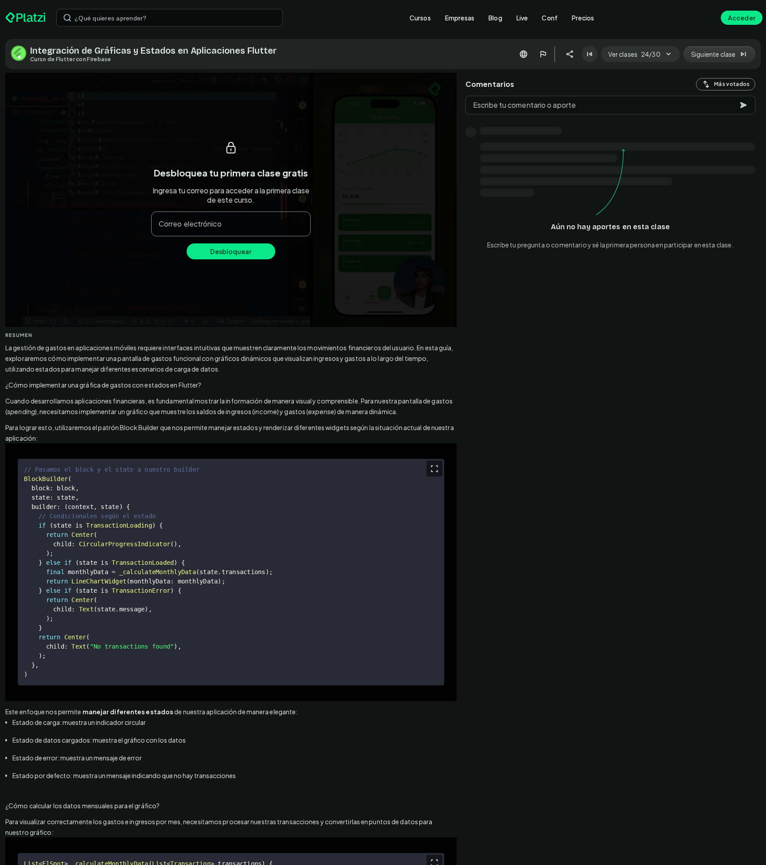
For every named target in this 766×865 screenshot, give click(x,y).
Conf (550, 18)
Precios (583, 18)
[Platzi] (25, 18)
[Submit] (67, 17)
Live (522, 18)
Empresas (459, 18)
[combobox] (169, 18)
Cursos (420, 18)
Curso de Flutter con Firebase (70, 59)
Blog (495, 18)
